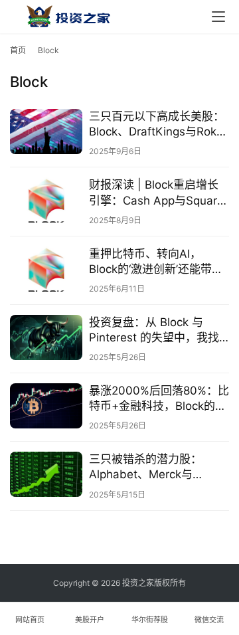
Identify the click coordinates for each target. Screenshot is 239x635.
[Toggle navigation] (218, 17)
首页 (18, 50)
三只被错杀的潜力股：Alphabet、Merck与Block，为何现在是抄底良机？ (154, 467)
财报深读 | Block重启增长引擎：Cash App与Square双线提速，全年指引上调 (156, 193)
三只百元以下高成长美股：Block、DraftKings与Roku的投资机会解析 (156, 124)
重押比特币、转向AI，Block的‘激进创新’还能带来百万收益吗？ (156, 262)
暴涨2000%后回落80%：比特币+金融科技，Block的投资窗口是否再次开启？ (159, 399)
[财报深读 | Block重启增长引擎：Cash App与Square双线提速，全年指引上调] (46, 200)
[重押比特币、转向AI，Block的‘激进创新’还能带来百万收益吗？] (46, 269)
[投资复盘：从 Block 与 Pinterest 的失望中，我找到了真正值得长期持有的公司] (46, 337)
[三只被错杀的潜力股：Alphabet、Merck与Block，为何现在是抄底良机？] (46, 474)
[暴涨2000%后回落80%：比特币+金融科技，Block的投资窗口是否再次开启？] (46, 405)
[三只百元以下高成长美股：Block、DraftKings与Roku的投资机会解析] (46, 131)
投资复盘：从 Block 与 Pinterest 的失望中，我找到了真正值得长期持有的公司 (156, 330)
